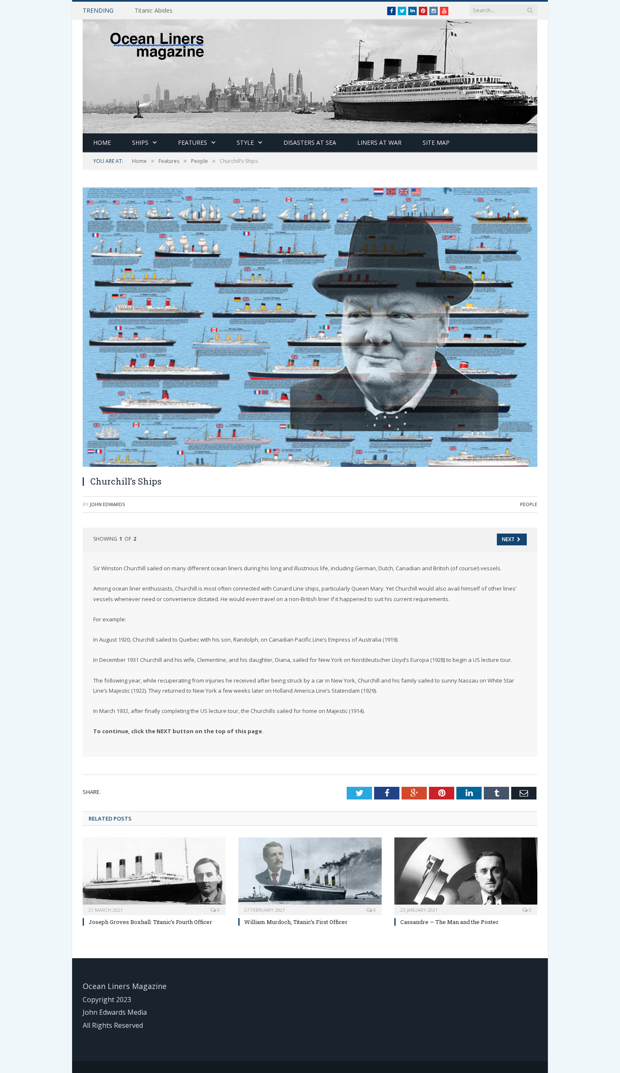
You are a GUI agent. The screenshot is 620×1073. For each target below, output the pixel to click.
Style (245, 142)
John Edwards (107, 504)
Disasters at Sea (309, 142)
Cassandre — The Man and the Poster (449, 922)
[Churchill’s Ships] (310, 328)
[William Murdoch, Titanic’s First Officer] (309, 875)
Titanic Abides (154, 10)
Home (102, 142)
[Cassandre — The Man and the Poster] (465, 875)
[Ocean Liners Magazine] (310, 74)
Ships (140, 142)
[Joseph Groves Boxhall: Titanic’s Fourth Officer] (154, 875)
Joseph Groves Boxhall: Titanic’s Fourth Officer (150, 922)
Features (192, 142)
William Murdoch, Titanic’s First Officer (296, 922)
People (528, 504)
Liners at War (379, 142)
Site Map (436, 142)
